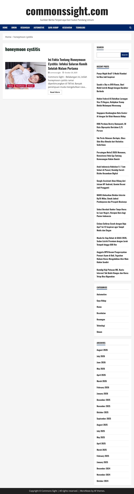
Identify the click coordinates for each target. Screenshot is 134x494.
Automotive (39, 27)
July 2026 (101, 356)
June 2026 (101, 362)
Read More (56, 92)
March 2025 (102, 449)
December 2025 (103, 399)
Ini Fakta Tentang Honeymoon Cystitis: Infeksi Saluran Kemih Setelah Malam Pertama (25, 75)
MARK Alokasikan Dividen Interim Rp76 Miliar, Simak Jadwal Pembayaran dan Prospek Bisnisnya (112, 198)
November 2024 (103, 474)
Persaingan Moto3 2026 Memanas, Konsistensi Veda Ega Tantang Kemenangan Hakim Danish (111, 156)
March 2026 (102, 381)
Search (100, 47)
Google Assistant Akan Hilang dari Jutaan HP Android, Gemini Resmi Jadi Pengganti (111, 184)
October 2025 (102, 412)
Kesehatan (67, 27)
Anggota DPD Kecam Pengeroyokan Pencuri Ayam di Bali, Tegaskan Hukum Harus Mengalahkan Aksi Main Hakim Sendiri (112, 257)
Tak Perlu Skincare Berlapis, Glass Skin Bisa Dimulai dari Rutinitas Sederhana (111, 141)
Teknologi (80, 27)
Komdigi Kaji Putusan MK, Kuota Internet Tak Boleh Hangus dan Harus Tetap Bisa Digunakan (112, 273)
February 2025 (103, 455)
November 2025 (103, 406)
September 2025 (104, 418)
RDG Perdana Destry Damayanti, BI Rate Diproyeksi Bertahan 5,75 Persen (111, 127)
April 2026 (101, 374)
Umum (14, 27)
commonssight (55, 73)
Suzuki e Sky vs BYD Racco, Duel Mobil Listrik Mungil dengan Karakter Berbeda (112, 88)
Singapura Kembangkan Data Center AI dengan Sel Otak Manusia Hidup (112, 114)
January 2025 (102, 462)
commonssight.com (67, 10)
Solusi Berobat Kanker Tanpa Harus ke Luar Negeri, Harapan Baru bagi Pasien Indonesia (111, 213)
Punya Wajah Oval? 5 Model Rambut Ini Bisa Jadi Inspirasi (112, 75)
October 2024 (102, 480)
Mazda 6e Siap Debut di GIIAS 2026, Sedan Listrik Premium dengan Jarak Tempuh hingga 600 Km (112, 241)
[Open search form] (130, 27)
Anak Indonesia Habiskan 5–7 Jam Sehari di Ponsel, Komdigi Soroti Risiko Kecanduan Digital (111, 170)
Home (5, 27)
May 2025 (101, 437)
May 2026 (101, 368)
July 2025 (101, 431)
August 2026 (102, 349)
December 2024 (103, 468)
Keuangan (25, 27)
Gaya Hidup (53, 27)
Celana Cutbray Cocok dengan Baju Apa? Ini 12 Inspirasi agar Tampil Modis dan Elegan (111, 227)
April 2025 (101, 443)
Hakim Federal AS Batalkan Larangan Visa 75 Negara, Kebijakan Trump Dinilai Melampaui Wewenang (112, 102)
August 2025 (102, 424)
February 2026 (103, 387)
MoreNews (85, 490)
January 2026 (102, 393)
